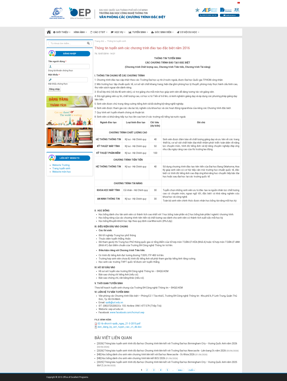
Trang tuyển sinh (61, 168)
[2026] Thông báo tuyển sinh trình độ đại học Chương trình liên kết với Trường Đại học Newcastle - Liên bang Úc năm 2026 (161, 350)
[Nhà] (141, 13)
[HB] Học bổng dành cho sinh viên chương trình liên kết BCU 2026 (131, 358)
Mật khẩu (54, 74)
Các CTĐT (99, 32)
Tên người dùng (57, 61)
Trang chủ (49, 32)
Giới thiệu (62, 32)
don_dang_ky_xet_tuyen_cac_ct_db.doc (120, 327)
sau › (180, 370)
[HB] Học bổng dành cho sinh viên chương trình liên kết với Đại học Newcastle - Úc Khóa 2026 (146, 354)
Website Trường (61, 165)
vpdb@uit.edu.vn (114, 302)
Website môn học (61, 171)
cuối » (192, 370)
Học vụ (119, 32)
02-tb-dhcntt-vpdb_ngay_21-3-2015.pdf (119, 323)
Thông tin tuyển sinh (116, 41)
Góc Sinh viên (163, 32)
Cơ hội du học (189, 32)
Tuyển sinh (139, 32)
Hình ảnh (79, 32)
